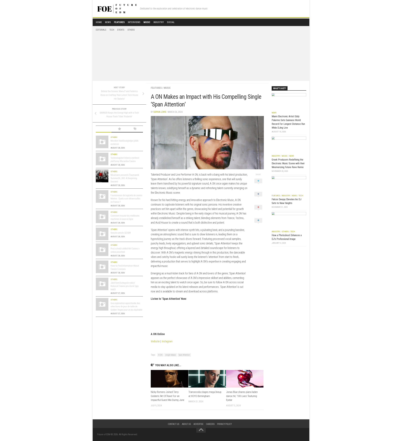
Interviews (134, 22)
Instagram (167, 341)
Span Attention (184, 355)
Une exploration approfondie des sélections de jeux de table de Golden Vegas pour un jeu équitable (126, 306)
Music (147, 22)
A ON (160, 355)
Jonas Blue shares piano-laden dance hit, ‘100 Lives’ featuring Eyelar (242, 395)
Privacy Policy (224, 424)
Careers (210, 424)
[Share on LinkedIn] (258, 224)
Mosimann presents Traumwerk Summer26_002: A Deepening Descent (125, 178)
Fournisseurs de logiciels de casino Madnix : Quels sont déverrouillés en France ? (126, 198)
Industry (158, 22)
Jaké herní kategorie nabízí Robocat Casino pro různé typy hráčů (125, 286)
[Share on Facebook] (258, 197)
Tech (111, 30)
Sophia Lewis (159, 112)
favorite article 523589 (121, 232)
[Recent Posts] (103, 129)
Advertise (198, 424)
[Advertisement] (201, 55)
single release (170, 355)
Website (155, 341)
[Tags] (135, 129)
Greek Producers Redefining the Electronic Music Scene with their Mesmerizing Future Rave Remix (288, 163)
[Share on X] (258, 184)
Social (171, 22)
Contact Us (173, 424)
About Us (186, 424)
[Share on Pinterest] (258, 211)
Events (120, 30)
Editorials (101, 30)
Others (131, 30)
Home (99, 22)
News (108, 22)
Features (119, 22)
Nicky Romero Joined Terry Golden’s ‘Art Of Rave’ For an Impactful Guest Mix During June (167, 395)
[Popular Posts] (119, 129)
